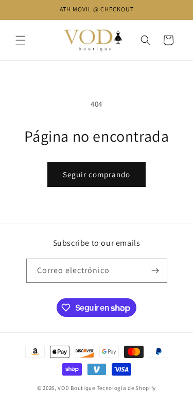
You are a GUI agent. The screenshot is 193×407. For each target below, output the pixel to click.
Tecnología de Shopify (126, 388)
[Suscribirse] (155, 271)
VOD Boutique (76, 388)
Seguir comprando (96, 174)
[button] (20, 40)
